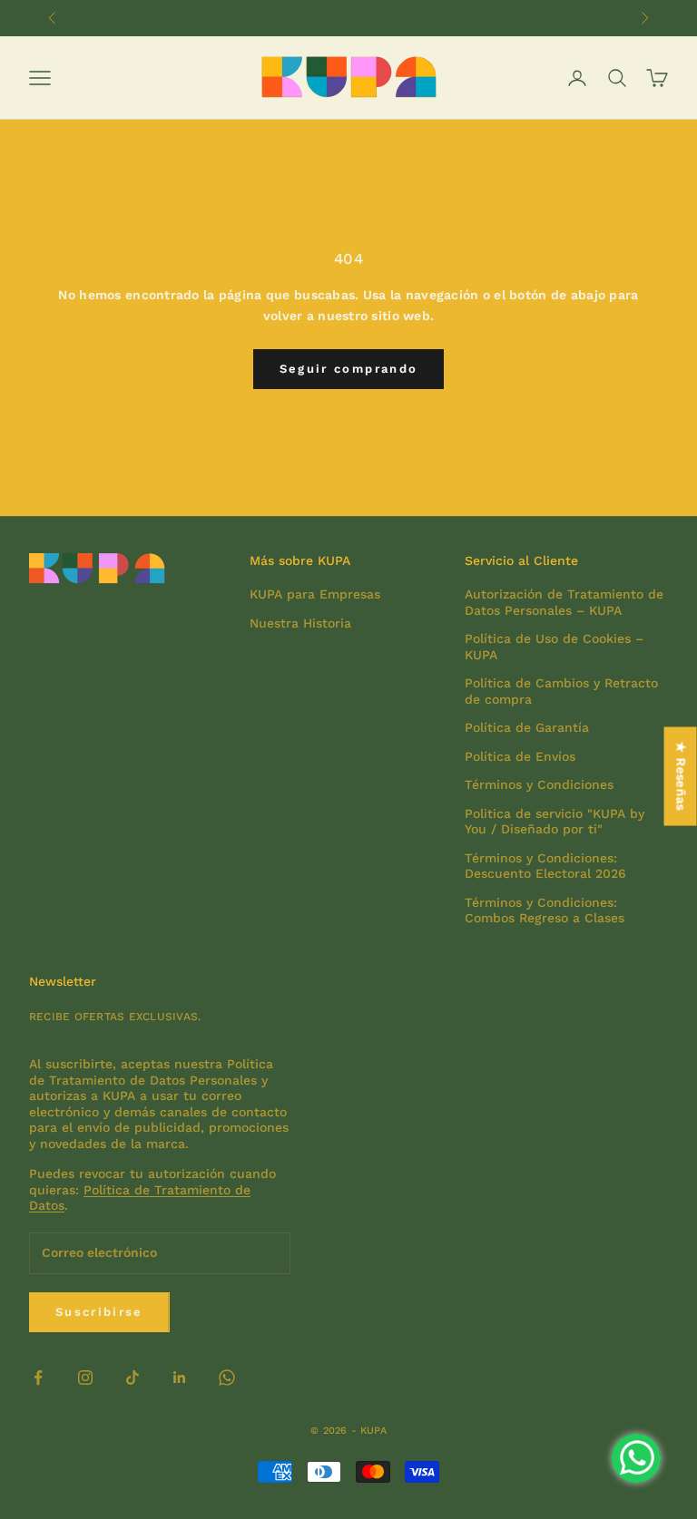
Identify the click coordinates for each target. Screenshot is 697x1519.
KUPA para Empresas (315, 594)
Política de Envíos (520, 756)
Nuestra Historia (300, 623)
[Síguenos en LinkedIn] (180, 1377)
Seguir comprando (348, 368)
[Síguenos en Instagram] (85, 1377)
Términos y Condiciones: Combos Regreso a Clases (544, 910)
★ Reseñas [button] (681, 776)
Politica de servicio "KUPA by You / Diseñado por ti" (554, 821)
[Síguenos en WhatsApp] (227, 1377)
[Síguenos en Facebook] (38, 1377)
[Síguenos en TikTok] (132, 1377)
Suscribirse (99, 1312)
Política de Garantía (527, 727)
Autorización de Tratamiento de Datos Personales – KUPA (564, 602)
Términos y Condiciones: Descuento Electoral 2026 (545, 866)
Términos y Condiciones (539, 784)
